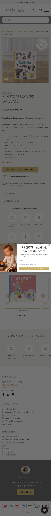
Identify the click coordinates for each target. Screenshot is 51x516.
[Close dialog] (49, 245)
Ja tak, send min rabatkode (34, 268)
